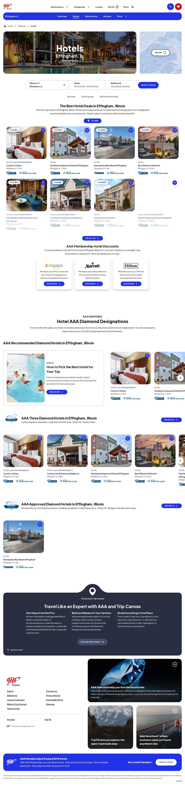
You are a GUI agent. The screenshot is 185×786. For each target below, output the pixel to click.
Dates (77, 83)
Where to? (35, 83)
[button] (23, 157)
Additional (116, 83)
